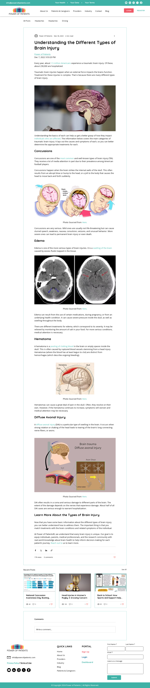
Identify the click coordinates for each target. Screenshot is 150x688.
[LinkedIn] (14, 670)
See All (124, 569)
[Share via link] (52, 550)
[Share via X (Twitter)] (41, 550)
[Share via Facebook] (35, 550)
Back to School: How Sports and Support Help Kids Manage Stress (109, 596)
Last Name (130, 644)
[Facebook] (29, 670)
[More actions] (114, 36)
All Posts (26, 21)
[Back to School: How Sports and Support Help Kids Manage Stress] (111, 582)
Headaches (39, 21)
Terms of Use (26, 663)
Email (109, 652)
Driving (65, 21)
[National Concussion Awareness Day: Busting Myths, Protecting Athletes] (39, 582)
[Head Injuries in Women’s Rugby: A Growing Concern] (75, 582)
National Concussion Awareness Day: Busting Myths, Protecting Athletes (38, 596)
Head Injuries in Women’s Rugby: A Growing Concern (74, 596)
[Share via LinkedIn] (46, 550)
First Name (111, 644)
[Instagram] (19, 670)
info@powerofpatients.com (18, 3)
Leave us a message (114, 661)
